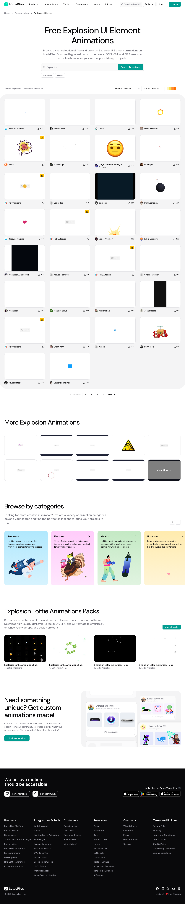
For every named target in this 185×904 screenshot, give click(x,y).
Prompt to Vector (43, 844)
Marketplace (10, 857)
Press (126, 835)
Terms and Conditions (164, 835)
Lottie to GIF (40, 857)
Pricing (108, 4)
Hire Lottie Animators (14, 861)
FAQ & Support (101, 848)
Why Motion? (70, 844)
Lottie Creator (11, 830)
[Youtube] (173, 888)
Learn (95, 4)
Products (33, 4)
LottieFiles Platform (13, 826)
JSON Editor (40, 866)
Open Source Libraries (45, 875)
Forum (97, 844)
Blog (96, 835)
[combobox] (132, 88)
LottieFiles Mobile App (15, 848)
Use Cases (69, 830)
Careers (127, 844)
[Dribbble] (179, 888)
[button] (92, 67)
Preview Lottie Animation (46, 835)
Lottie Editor (10, 844)
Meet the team (130, 839)
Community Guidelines (164, 848)
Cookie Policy (159, 844)
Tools (66, 4)
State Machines (101, 861)
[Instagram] (162, 888)
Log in (162, 4)
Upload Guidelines (162, 852)
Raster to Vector (42, 848)
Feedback (128, 830)
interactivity (47, 75)
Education (99, 830)
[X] (168, 888)
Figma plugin (10, 835)
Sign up (174, 4)
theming (60, 75)
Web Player (39, 839)
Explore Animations (13, 866)
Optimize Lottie (41, 870)
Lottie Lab (99, 852)
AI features (99, 875)
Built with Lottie (71, 839)
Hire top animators (17, 738)
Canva (37, 830)
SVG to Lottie (41, 852)
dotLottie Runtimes (103, 870)
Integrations (50, 4)
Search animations (132, 4)
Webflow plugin (41, 826)
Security (157, 830)
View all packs (171, 627)
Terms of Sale (159, 839)
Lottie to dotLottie (43, 861)
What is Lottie (101, 839)
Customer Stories (72, 835)
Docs (96, 826)
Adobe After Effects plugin (17, 839)
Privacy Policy (160, 826)
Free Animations (12, 852)
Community (99, 857)
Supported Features (104, 866)
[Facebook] (157, 888)
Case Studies (70, 826)
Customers (81, 4)
